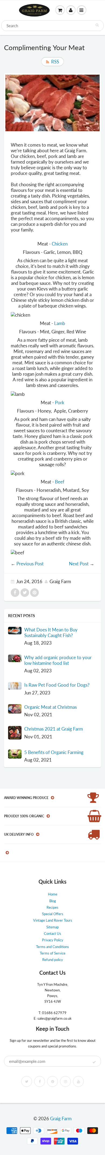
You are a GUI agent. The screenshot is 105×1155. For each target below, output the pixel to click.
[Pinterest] (52, 1081)
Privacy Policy (52, 940)
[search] (52, 25)
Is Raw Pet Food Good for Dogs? (57, 685)
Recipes (52, 907)
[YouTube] (78, 1081)
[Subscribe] (94, 1062)
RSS (55, 61)
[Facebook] (39, 1081)
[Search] (97, 25)
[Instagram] (65, 1081)
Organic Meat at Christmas (50, 707)
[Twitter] (26, 1081)
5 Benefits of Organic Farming (53, 752)
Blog (52, 901)
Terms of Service (52, 953)
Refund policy (52, 959)
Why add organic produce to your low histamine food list (58, 660)
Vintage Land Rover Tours (52, 920)
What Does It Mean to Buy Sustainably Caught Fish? (51, 632)
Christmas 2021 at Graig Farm (53, 729)
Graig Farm (61, 1118)
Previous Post (30, 563)
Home (52, 894)
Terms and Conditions (52, 947)
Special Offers (52, 914)
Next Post (79, 563)
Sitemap (52, 927)
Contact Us (52, 933)
